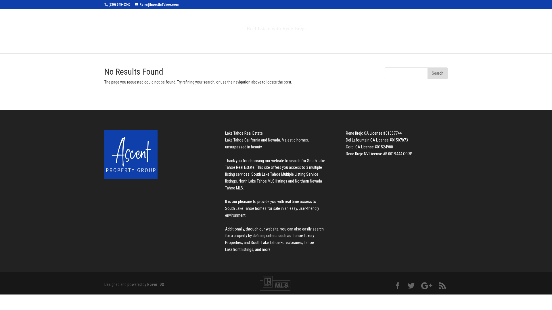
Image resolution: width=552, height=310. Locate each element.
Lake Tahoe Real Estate (244, 133)
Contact (347, 40)
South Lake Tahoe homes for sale (252, 208)
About (318, 40)
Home (189, 40)
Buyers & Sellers (279, 40)
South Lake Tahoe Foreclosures (276, 242)
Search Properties (224, 40)
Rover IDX (155, 284)
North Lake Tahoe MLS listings (263, 181)
